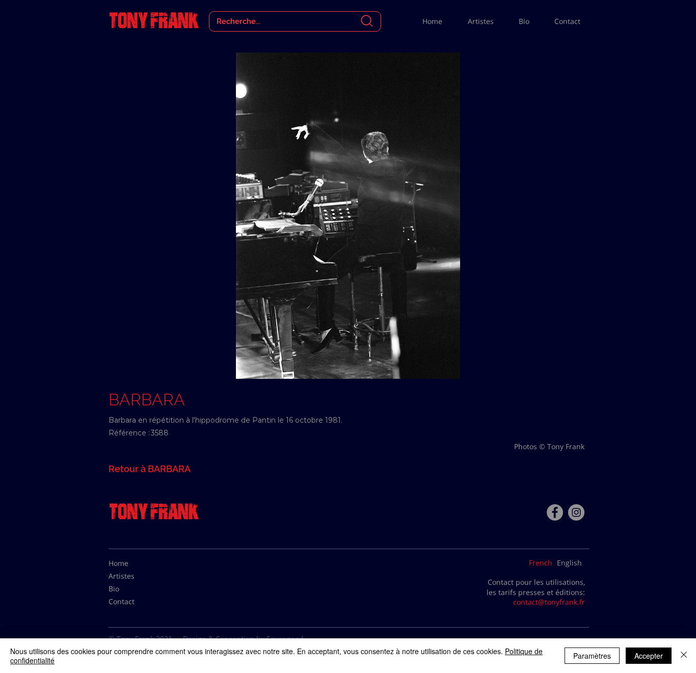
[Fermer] (684, 655)
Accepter (648, 656)
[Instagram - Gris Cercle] (576, 512)
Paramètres (592, 656)
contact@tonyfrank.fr (549, 602)
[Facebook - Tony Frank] (555, 512)
